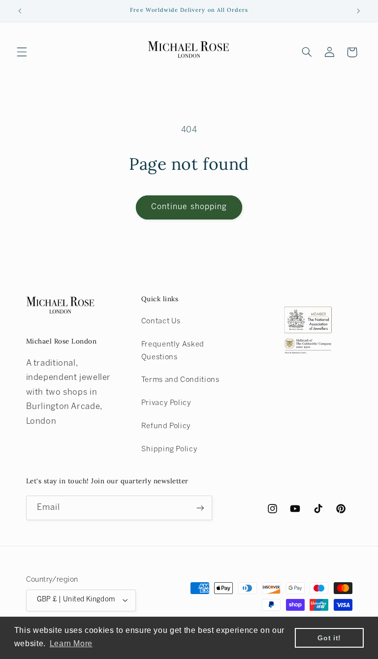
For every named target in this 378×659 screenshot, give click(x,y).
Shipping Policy (169, 449)
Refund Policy (166, 426)
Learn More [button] (71, 643)
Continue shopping (189, 207)
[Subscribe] (200, 508)
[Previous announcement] (20, 11)
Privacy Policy (166, 403)
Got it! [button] (329, 638)
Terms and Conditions (180, 380)
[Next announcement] (358, 11)
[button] (21, 52)
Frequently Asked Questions (172, 351)
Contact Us (161, 321)
